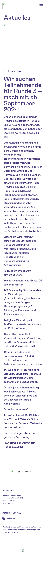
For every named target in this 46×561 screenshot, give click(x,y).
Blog (30, 395)
